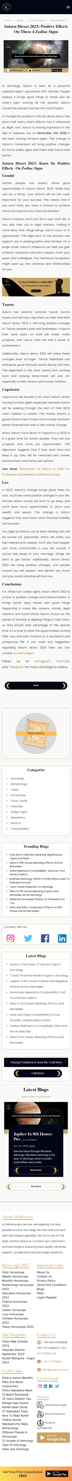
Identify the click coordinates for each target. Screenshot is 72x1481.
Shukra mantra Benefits (17, 1377)
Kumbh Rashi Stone (14, 1407)
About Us (43, 1272)
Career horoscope (14, 1310)
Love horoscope (13, 1314)
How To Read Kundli (15, 1415)
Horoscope (18, 795)
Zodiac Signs (19, 812)
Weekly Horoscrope (15, 1276)
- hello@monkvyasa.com (55, 1369)
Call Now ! (37, 1073)
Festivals (17, 806)
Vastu (15, 790)
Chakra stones (11, 1419)
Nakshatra (18, 818)
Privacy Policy (46, 1280)
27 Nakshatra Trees (15, 1411)
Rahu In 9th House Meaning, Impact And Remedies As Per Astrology (34, 893)
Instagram (43, 661)
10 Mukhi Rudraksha (15, 1394)
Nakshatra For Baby (15, 1424)
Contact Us (44, 1276)
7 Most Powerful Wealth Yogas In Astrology (39, 976)
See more (36, 1186)
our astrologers (23, 653)
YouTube (62, 661)
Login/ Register (47, 1297)
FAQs (40, 1293)
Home (7, 20)
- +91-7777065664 (51, 1361)
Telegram (16, 667)
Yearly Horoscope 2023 (18, 1326)
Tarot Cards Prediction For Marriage (31, 887)
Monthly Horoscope (15, 1280)
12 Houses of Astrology (17, 1440)
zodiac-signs (37, 20)
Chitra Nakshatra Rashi (17, 1390)
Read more (36, 1170)
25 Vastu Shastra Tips (16, 1398)
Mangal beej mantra (15, 1403)
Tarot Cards (19, 801)
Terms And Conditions (51, 1285)
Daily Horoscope (13, 1272)
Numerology (19, 784)
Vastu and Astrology (15, 1449)
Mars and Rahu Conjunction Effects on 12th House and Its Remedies (36, 909)
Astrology (17, 778)
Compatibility (20, 829)
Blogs (20, 20)
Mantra (16, 823)
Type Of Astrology (14, 1445)
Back (36, 685)
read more (31, 1140)
